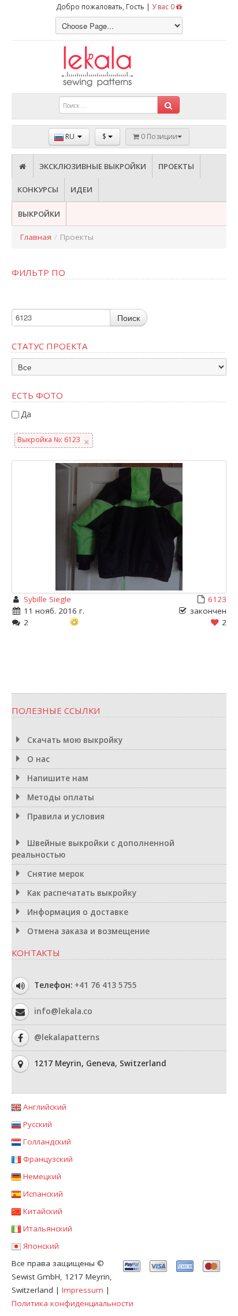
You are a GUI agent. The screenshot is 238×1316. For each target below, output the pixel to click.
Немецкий (41, 1176)
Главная (35, 237)
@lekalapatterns (66, 1037)
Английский (43, 1107)
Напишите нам (56, 778)
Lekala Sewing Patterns (119, 67)
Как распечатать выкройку (80, 893)
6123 (217, 599)
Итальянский (46, 1228)
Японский (40, 1246)
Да (26, 414)
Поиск (128, 317)
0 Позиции (158, 136)
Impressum (82, 1290)
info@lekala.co (63, 1011)
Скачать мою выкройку (73, 740)
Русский (36, 1124)
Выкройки (39, 214)
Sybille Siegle (47, 599)
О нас (37, 759)
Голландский (46, 1141)
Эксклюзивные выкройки (92, 166)
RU (70, 136)
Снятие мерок (54, 874)
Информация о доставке (76, 912)
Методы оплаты (59, 797)
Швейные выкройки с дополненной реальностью (93, 849)
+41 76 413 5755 (106, 985)
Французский (47, 1159)
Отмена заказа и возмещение (87, 931)
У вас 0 (164, 7)
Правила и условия (65, 816)
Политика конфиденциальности (72, 1303)
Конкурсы (37, 189)
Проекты (176, 166)
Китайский (41, 1211)
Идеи (81, 189)
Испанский (42, 1194)
